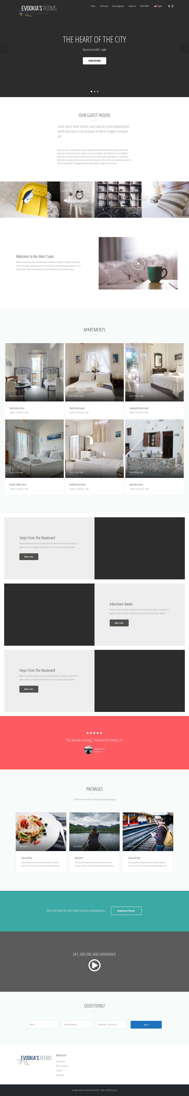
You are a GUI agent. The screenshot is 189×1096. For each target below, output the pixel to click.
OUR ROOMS (60, 1061)
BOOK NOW (144, 6)
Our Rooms (104, 6)
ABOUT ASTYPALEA (62, 1066)
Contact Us (132, 6)
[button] (3, 199)
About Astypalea (118, 6)
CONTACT (59, 1070)
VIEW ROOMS (94, 60)
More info (28, 556)
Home (93, 6)
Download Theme (126, 910)
